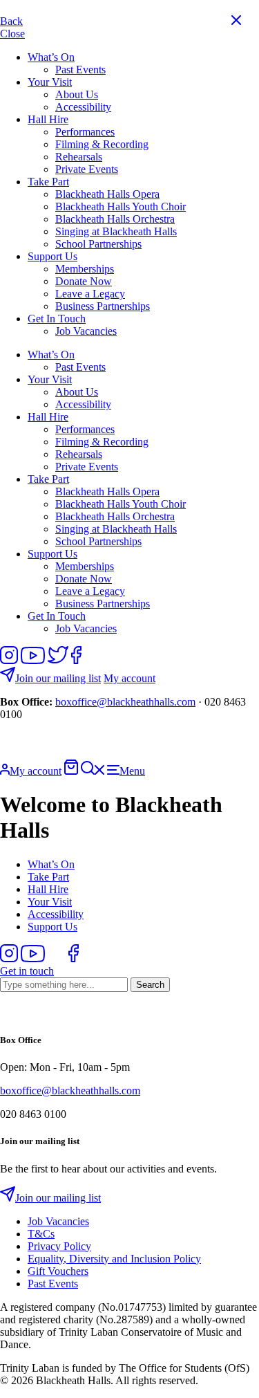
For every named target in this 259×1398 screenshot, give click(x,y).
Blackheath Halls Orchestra (115, 219)
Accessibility (83, 107)
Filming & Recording (101, 144)
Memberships (84, 269)
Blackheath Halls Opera (107, 194)
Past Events (80, 69)
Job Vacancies (86, 331)
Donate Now (83, 281)
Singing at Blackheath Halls (116, 231)
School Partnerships (98, 244)
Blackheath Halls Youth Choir (120, 206)
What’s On (51, 57)
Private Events (86, 169)
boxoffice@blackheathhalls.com (125, 702)
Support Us (52, 256)
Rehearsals (78, 157)
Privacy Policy (59, 1246)
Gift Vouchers (58, 1271)
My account (129, 678)
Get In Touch (57, 318)
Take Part (48, 181)
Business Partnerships (102, 306)
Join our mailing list (58, 678)
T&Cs (41, 1234)
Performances (85, 132)
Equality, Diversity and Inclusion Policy (114, 1258)
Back (11, 21)
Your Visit (50, 82)
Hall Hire (48, 119)
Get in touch (27, 971)
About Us (76, 94)
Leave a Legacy (90, 294)
